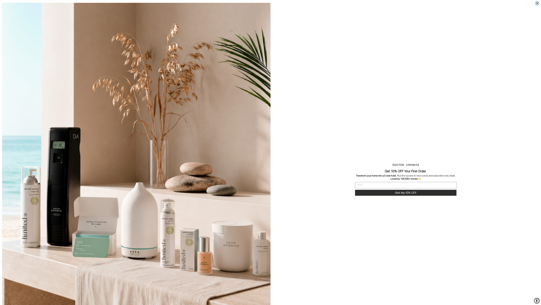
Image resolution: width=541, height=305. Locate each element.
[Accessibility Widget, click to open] (537, 301)
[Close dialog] (537, 3)
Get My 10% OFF (406, 193)
